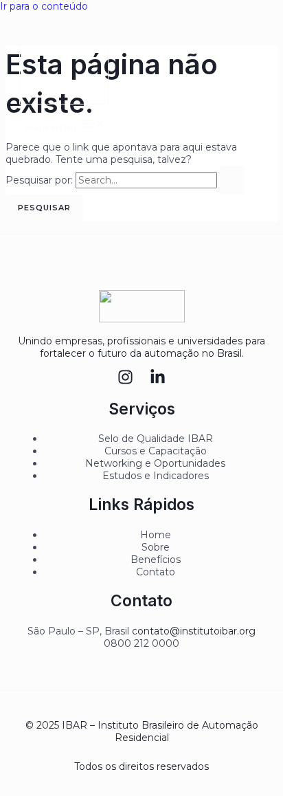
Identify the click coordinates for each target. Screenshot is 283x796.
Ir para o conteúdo (44, 6)
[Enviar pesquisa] (232, 180)
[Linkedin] (158, 381)
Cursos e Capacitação (155, 451)
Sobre (156, 547)
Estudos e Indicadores (155, 475)
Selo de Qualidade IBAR (155, 438)
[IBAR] (64, 62)
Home (155, 535)
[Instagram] (125, 381)
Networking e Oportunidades (155, 463)
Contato (155, 572)
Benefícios (156, 559)
